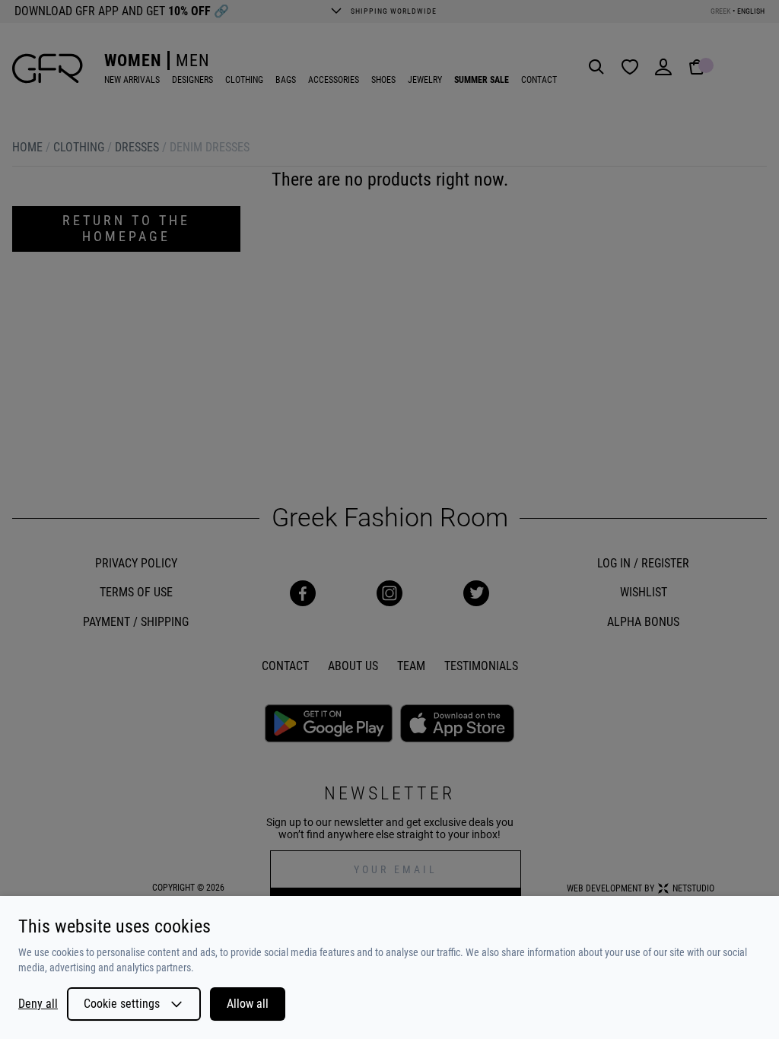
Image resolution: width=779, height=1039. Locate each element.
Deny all (38, 1004)
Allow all (248, 1003)
